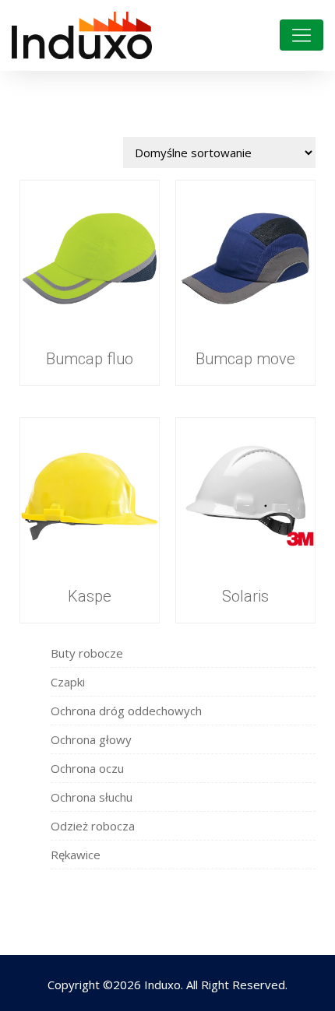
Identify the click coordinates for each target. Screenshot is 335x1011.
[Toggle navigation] (301, 35)
